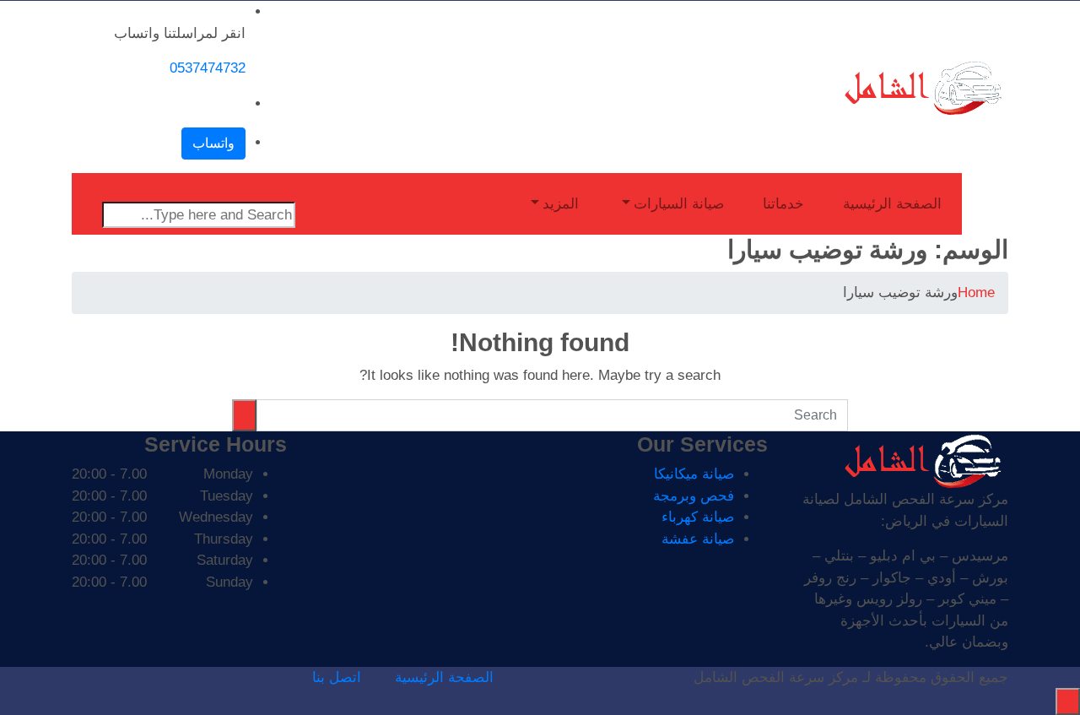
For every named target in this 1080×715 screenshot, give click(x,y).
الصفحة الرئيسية (892, 204)
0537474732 (208, 68)
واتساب (213, 143)
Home (976, 292)
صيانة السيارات (679, 204)
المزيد (561, 204)
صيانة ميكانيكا (694, 474)
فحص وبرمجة (693, 496)
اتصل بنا (336, 677)
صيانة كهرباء (698, 517)
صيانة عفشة (698, 539)
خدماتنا (783, 204)
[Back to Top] (1068, 701)
